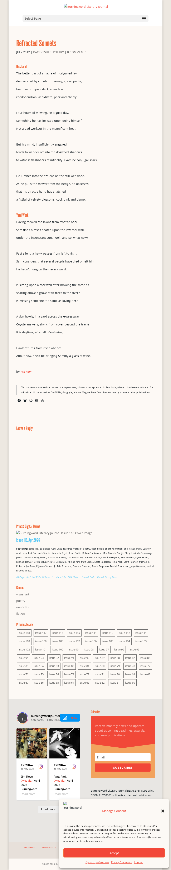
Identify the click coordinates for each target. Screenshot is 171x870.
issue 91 (69, 658)
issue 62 (99, 682)
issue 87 (130, 658)
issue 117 (41, 633)
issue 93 (39, 658)
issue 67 (23, 682)
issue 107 (74, 641)
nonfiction (23, 607)
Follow (73, 717)
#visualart (27, 780)
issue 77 (145, 666)
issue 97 (104, 649)
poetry (58, 52)
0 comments (77, 52)
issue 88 (115, 658)
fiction (20, 613)
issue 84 (39, 666)
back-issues (42, 52)
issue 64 (69, 682)
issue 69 (130, 674)
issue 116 (57, 633)
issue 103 (141, 641)
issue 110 (24, 641)
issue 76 (23, 674)
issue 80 (99, 666)
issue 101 (41, 649)
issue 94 (23, 658)
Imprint (138, 862)
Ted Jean (25, 372)
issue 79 (115, 666)
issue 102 (24, 649)
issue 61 (115, 682)
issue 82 (69, 666)
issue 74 (54, 674)
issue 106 (91, 641)
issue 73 (69, 674)
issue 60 (130, 682)
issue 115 (74, 633)
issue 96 (119, 649)
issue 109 (41, 641)
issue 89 (99, 658)
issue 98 (89, 649)
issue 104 (124, 641)
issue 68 (145, 674)
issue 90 (84, 658)
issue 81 (84, 666)
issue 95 (134, 649)
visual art (22, 594)
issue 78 (130, 666)
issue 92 (54, 658)
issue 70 (115, 674)
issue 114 (91, 633)
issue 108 (57, 641)
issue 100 (57, 649)
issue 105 (107, 641)
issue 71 (99, 674)
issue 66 (39, 682)
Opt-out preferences (97, 862)
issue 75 (39, 674)
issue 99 (73, 649)
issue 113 (107, 633)
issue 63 (84, 682)
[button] (163, 811)
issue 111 (141, 633)
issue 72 (84, 674)
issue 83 (54, 666)
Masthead (30, 847)
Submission (49, 847)
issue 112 (124, 633)
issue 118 (24, 633)
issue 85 (23, 666)
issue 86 (145, 658)
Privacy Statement (121, 862)
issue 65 (54, 682)
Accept (114, 853)
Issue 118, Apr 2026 (28, 540)
